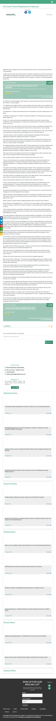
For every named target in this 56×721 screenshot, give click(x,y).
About (15, 709)
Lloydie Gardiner (10, 14)
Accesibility (43, 709)
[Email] (1, 231)
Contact (7, 711)
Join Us (15, 711)
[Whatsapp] (1, 228)
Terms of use (6, 709)
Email (24, 692)
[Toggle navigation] (52, 2)
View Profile (15, 387)
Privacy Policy (24, 709)
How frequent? (27, 698)
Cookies (34, 709)
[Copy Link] (1, 234)
